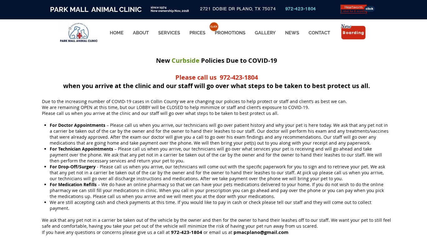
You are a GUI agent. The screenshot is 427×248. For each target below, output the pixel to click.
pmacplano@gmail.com (261, 232)
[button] (353, 7)
